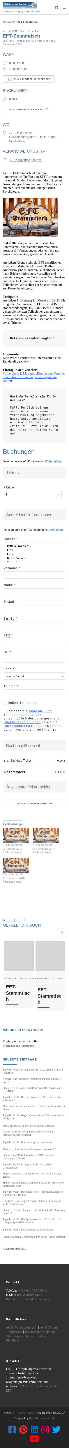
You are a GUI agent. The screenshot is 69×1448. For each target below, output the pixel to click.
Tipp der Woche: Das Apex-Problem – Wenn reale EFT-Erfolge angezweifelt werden (32, 1221)
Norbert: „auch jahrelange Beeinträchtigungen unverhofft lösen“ (32, 1080)
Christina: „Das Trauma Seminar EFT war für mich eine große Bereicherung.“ (32, 1202)
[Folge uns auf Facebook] (12, 1429)
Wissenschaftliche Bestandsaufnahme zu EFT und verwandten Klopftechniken (28, 1133)
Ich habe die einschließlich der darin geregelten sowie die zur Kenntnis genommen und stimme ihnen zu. (33, 720)
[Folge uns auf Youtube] (34, 1438)
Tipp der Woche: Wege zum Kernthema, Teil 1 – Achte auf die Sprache (33, 1117)
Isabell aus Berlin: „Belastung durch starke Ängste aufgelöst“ (34, 1236)
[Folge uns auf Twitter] (56, 1429)
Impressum (15, 1332)
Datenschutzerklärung (22, 725)
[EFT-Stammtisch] (16, 835)
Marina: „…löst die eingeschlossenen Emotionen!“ (29, 1149)
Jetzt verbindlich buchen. (26, 109)
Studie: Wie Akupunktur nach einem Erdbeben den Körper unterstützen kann (33, 1184)
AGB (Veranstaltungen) (21, 1327)
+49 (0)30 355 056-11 (32, 1290)
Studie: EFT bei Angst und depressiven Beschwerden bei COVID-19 (32, 1089)
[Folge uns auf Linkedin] (34, 1429)
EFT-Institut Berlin (21, 133)
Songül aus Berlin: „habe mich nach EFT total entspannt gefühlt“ (32, 1175)
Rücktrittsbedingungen (22, 722)
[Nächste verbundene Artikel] (62, 932)
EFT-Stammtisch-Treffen (25, 160)
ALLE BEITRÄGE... (14, 1248)
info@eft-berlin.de (29, 1295)
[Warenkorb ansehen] (56, 7)
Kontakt (11, 1299)
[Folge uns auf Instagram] (45, 1429)
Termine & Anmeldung (34, 1299)
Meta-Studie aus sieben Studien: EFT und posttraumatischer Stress (34, 1108)
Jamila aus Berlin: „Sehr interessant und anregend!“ (29, 1125)
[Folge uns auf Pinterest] (23, 1429)
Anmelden (55, 461)
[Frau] (34, 550)
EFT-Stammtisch (13, 845)
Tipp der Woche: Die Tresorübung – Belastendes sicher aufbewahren (31, 1098)
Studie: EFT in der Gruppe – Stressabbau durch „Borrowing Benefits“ (34, 1211)
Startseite (9, 21)
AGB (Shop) (48, 1327)
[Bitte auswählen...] (34, 546)
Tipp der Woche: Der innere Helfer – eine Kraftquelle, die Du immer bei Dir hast (33, 1193)
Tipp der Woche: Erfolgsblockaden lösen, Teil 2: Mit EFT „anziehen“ (33, 1071)
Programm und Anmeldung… (19, 1045)
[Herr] (34, 554)
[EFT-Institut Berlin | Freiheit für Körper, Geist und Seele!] (20, 4)
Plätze (9, 487)
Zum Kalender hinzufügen (31, 79)
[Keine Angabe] (34, 558)
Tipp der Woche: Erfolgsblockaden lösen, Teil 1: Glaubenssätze (28, 1166)
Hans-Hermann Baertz (21, 41)
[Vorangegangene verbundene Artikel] (53, 932)
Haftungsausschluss (20, 1336)
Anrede (11, 538)
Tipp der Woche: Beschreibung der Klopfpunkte (28, 1142)
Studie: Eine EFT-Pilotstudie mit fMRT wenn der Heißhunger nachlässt (28, 1157)
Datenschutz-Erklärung (40, 1332)
